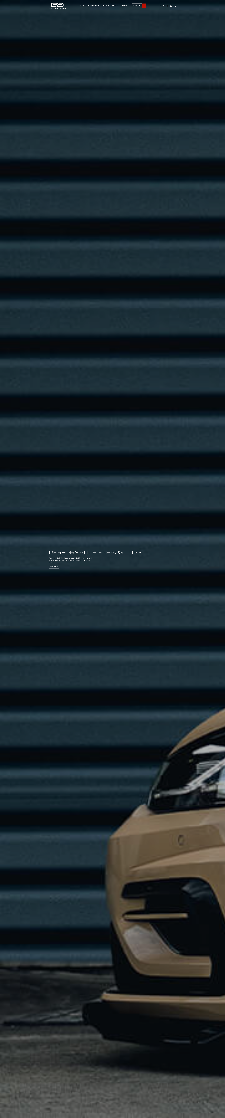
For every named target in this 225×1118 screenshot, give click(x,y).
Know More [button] (53, 567)
